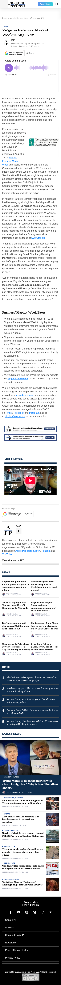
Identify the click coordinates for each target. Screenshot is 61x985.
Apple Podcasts (23, 551)
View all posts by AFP (13, 560)
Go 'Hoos (19, 798)
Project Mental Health (16, 950)
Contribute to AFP (14, 935)
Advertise (10, 927)
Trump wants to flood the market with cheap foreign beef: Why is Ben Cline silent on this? (30, 784)
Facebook (18, 413)
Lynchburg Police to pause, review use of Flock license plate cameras (44, 647)
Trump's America (11, 830)
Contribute (45, 4)
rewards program (24, 395)
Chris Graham (12, 593)
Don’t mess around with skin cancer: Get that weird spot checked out (15, 626)
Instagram (34, 413)
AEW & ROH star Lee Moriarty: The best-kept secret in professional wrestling (20, 819)
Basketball (9, 798)
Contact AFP (12, 920)
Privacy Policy (12, 957)
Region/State (9, 846)
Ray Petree (7, 825)
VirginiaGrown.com (18, 378)
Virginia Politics (11, 777)
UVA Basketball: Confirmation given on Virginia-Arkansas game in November (22, 802)
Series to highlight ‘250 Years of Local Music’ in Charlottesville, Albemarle (15, 605)
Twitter (8, 413)
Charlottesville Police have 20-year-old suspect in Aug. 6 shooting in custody (16, 647)
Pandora (45, 551)
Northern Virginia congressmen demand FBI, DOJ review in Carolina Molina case (23, 834)
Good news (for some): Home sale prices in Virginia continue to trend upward (23, 867)
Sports (7, 814)
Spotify (36, 551)
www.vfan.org (38, 238)
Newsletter (10, 942)
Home (4, 18)
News (6, 27)
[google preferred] (14, 53)
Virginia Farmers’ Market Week (10, 161)
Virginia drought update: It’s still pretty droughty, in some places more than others (22, 852)
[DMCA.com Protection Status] (31, 977)
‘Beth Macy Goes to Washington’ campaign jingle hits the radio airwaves (22, 883)
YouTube (7, 554)
